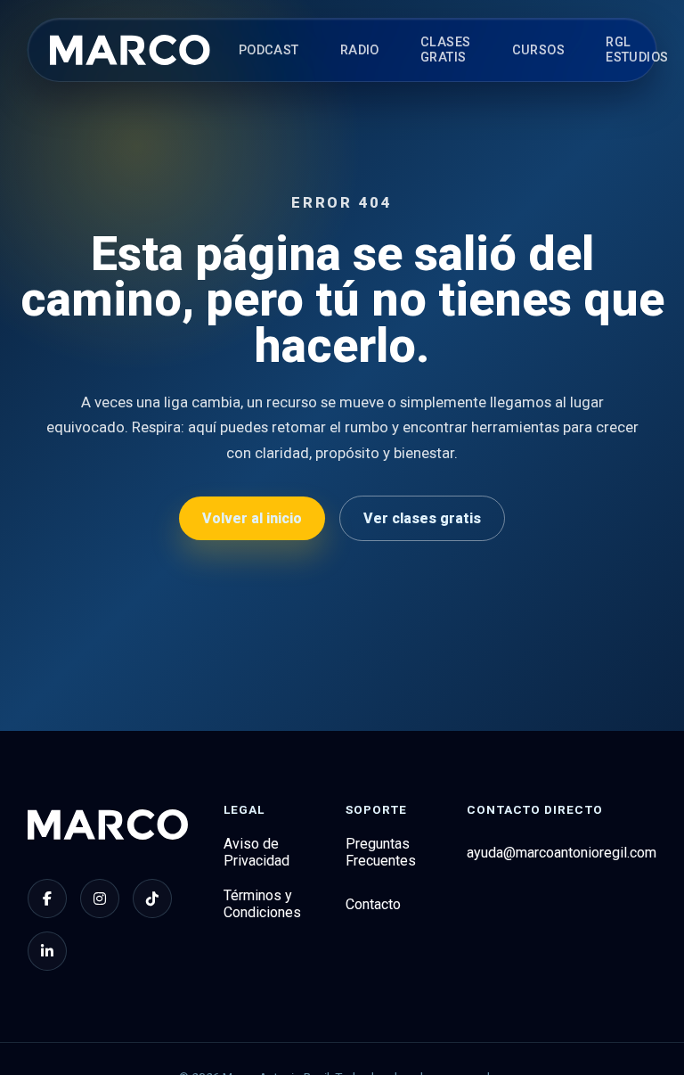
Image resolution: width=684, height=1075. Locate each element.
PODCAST (269, 50)
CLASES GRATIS (445, 50)
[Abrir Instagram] (99, 898)
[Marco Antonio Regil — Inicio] (130, 50)
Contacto (373, 904)
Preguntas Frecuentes (381, 852)
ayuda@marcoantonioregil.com (561, 852)
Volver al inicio (252, 518)
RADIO (359, 50)
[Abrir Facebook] (47, 898)
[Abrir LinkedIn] (47, 951)
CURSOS (539, 50)
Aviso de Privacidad (256, 852)
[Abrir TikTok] (152, 898)
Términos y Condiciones (262, 904)
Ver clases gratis (422, 518)
